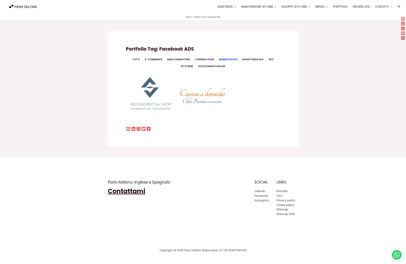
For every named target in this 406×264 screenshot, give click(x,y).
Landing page (204, 59)
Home (188, 17)
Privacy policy (285, 200)
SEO (271, 59)
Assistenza (225, 7)
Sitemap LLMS (285, 214)
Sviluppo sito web (294, 7)
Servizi (319, 7)
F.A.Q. (279, 196)
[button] (234, 6)
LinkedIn (260, 191)
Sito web (187, 66)
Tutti (136, 59)
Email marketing (178, 59)
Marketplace (228, 59)
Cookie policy (285, 205)
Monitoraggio (253, 59)
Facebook (261, 196)
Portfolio (340, 7)
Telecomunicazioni (211, 66)
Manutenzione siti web (257, 7)
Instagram (262, 200)
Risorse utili (361, 7)
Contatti (382, 7)
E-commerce (153, 59)
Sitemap (282, 209)
